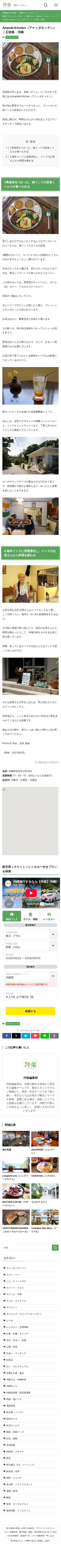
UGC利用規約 (13, 1536)
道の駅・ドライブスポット (19, 1484)
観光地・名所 (12, 1471)
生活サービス (12, 1425)
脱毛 (8, 1458)
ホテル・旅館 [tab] (30, 919)
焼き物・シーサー (15, 1412)
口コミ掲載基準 (10, 1532)
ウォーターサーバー (16, 1268)
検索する (30, 1011)
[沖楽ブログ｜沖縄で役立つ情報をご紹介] (15, 5)
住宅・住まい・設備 (16, 1340)
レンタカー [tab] (49, 919)
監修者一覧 (25, 1536)
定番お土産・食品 (15, 1373)
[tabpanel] (30, 968)
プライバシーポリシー (45, 1528)
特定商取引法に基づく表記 (45, 1532)
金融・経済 (11, 1490)
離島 (8, 1497)
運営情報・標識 (25, 1532)
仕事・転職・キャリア (17, 1333)
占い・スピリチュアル (17, 1366)
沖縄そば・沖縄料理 (16, 1379)
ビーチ (9, 1320)
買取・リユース (14, 1477)
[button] (6, 1035)
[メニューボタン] (56, 5)
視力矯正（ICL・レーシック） (21, 1464)
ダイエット (11, 1307)
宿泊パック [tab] (12, 919)
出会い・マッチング (16, 1353)
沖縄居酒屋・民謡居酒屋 (18, 1392)
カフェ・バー (11, 37)
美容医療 (10, 1445)
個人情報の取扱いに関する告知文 (20, 1528)
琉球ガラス (11, 1418)
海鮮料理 (10, 1405)
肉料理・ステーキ (15, 1451)
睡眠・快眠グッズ (15, 1431)
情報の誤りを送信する (48, 762)
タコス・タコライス (16, 1300)
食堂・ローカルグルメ (17, 1504)
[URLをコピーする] (54, 1035)
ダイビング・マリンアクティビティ (24, 1314)
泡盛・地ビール (14, 1399)
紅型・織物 (11, 1438)
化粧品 (9, 1359)
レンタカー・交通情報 (17, 1327)
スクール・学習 (14, 1294)
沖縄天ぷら (11, 1386)
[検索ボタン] (46, 5)
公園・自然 (11, 1346)
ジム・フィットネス (16, 1281)
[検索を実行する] (55, 1248)
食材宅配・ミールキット (18, 1510)
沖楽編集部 (30, 1077)
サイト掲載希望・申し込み (43, 1536)
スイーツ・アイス (15, 1287)
